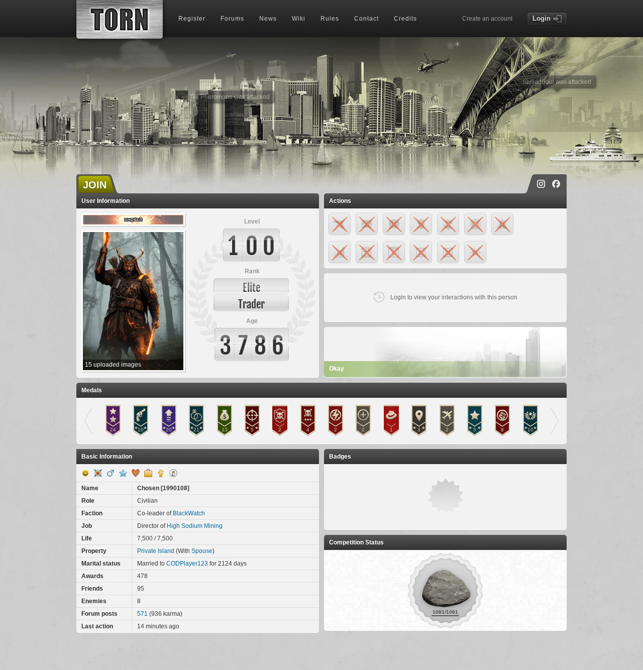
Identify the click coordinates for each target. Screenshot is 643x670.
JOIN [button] (94, 184)
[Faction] (161, 473)
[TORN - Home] (119, 19)
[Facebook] (556, 183)
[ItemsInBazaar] (173, 473)
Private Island (155, 550)
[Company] (148, 473)
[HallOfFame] (98, 473)
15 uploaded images (113, 364)
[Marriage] (136, 473)
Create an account (487, 18)
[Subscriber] (123, 473)
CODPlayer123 (187, 563)
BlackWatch (189, 513)
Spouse (201, 550)
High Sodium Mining (195, 525)
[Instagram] (541, 183)
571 (142, 613)
